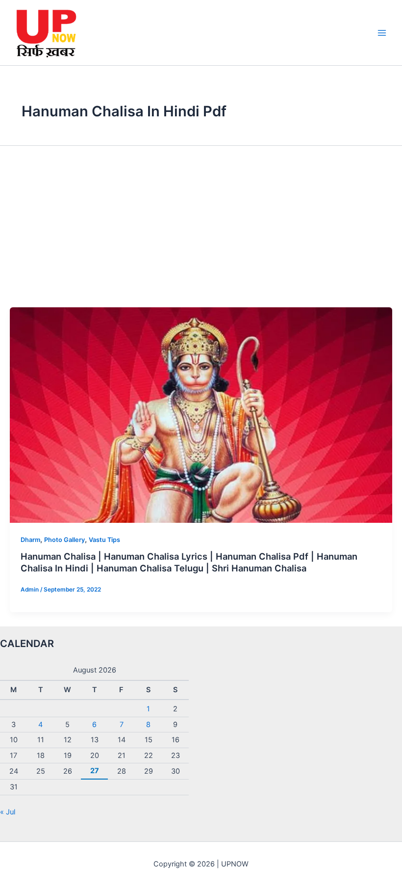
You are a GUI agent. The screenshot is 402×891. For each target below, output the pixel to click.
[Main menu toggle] (382, 33)
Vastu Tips (104, 539)
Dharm (30, 539)
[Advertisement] (201, 233)
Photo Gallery (64, 539)
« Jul (7, 812)
